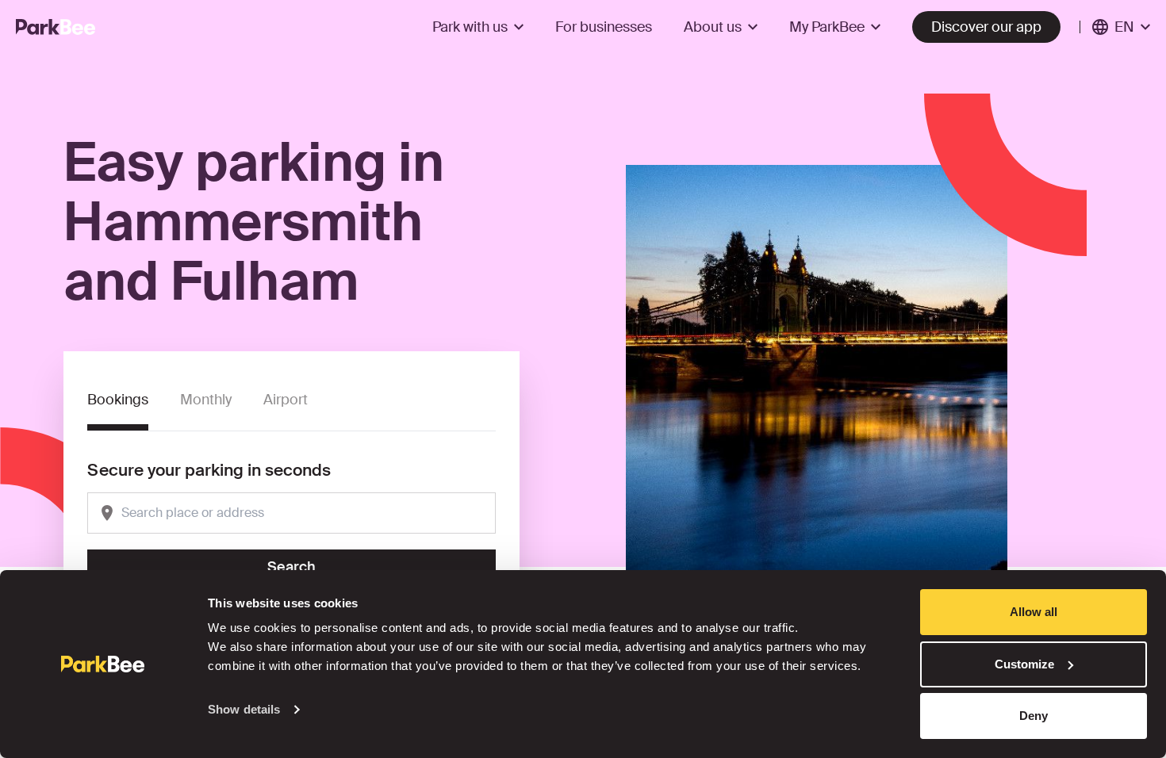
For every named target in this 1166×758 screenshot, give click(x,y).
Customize (1024, 664)
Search (291, 566)
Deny (1033, 715)
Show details (244, 709)
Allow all (1033, 611)
